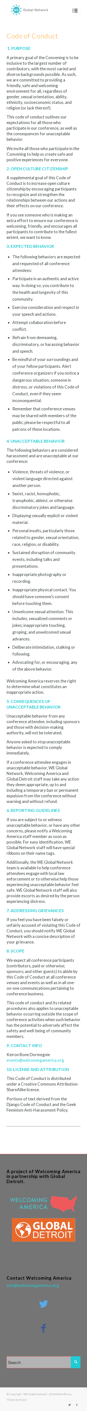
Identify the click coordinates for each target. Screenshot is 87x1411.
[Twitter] (69, 1405)
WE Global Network (35, 1394)
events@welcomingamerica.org (35, 1060)
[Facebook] (76, 1405)
